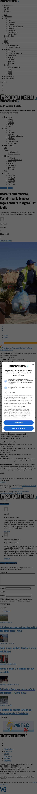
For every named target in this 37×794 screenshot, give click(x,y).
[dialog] (18, 397)
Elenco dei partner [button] (21, 406)
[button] (18, 392)
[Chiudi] (33, 364)
